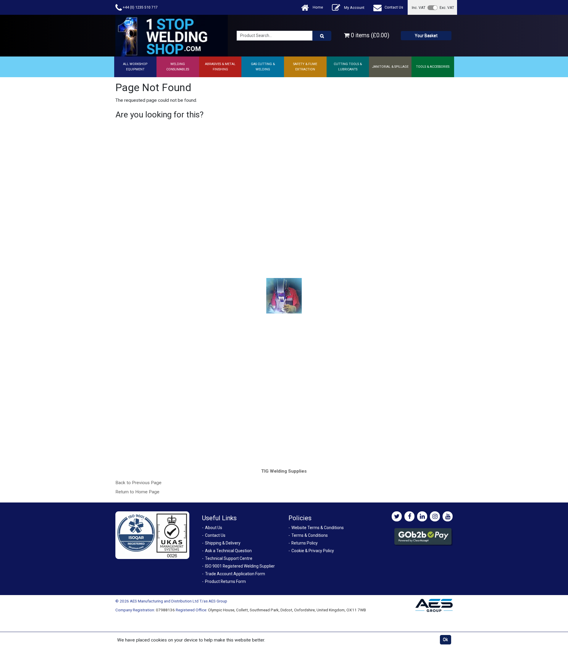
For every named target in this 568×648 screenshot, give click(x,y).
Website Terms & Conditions (317, 527)
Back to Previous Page (138, 482)
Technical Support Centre (228, 558)
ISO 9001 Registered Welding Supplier (240, 566)
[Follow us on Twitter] (397, 516)
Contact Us (394, 7)
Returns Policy (304, 543)
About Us (213, 527)
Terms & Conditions (309, 535)
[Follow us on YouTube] (448, 516)
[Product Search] (321, 36)
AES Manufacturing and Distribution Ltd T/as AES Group (178, 601)
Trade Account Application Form (235, 573)
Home (317, 7)
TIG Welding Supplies (284, 471)
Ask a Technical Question (228, 550)
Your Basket (426, 35)
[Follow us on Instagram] (435, 516)
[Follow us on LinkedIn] (422, 516)
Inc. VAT (418, 7)
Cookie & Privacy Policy (312, 550)
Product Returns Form (225, 581)
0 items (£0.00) (369, 35)
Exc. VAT (447, 7)
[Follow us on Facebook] (409, 516)
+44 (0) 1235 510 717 (140, 7)
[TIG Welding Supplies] (284, 295)
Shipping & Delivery (223, 543)
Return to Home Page (137, 492)
